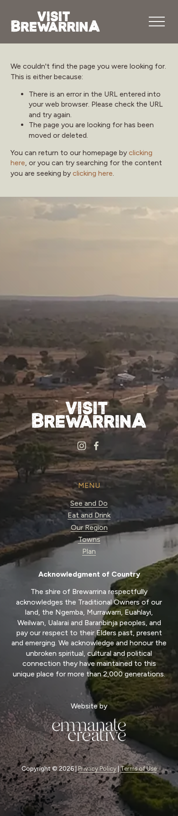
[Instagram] (81, 445)
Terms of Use (138, 768)
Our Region (89, 527)
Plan (89, 551)
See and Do (89, 503)
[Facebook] (96, 445)
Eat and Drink (89, 515)
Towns (89, 539)
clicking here (93, 173)
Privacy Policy (97, 768)
